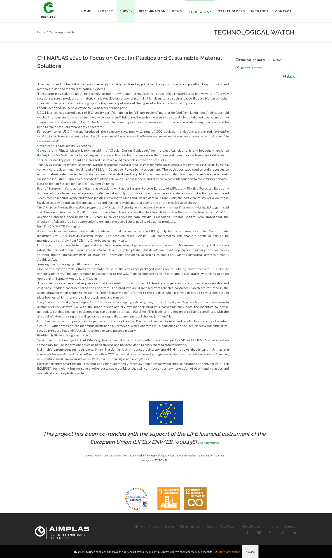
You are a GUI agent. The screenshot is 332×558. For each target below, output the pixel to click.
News (210, 526)
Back (290, 76)
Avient (42, 231)
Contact (290, 526)
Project (154, 526)
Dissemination (190, 526)
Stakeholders (251, 526)
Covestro (44, 150)
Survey (169, 526)
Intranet (272, 526)
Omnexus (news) (251, 68)
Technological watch (61, 32)
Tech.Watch (228, 526)
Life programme (208, 443)
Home (41, 32)
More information (229, 551)
